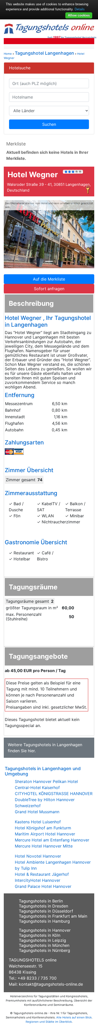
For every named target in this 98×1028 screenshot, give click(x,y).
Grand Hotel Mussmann (37, 811)
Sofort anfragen (49, 288)
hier (31, 750)
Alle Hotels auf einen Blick (74, 1017)
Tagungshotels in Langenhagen (52, 744)
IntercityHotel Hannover (37, 880)
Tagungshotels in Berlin (41, 900)
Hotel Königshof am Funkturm (43, 827)
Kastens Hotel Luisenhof (38, 821)
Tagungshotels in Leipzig (42, 940)
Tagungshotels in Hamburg (44, 921)
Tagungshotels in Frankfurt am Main (53, 916)
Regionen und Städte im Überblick (49, 1021)
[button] (10, 234)
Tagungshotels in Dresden (43, 906)
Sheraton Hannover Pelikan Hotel (46, 781)
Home (8, 53)
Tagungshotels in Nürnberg (44, 950)
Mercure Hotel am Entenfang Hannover (52, 839)
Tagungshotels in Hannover (45, 930)
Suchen (49, 124)
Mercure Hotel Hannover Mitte (44, 846)
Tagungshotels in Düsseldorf (46, 911)
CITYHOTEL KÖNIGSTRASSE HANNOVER (53, 793)
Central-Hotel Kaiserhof (37, 787)
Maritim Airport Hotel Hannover (45, 833)
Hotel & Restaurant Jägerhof (42, 874)
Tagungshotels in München (44, 945)
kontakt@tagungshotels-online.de (51, 984)
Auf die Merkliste (49, 279)
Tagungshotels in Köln (39, 935)
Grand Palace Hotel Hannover (43, 886)
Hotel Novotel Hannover (38, 856)
